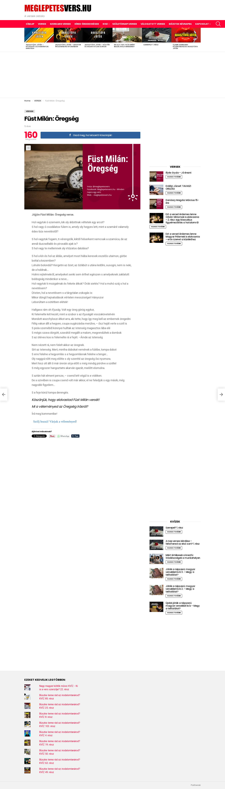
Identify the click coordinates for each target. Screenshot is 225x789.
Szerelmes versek (60, 23)
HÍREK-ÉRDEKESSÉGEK (87, 23)
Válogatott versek (153, 23)
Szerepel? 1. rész (150, 44)
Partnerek (196, 785)
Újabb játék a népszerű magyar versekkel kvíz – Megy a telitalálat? (183, 605)
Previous (25, 40)
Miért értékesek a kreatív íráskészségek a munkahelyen (183, 556)
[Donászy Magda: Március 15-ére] (156, 204)
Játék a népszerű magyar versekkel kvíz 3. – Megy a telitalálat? (180, 572)
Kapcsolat (202, 23)
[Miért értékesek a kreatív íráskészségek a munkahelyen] (156, 559)
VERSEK (42, 23)
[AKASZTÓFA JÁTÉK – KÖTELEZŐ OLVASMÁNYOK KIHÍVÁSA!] (39, 35)
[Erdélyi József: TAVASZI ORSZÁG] (156, 190)
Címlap (30, 23)
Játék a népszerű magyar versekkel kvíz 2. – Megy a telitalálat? (180, 589)
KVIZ (105, 23)
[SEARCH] (218, 24)
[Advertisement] (112, 74)
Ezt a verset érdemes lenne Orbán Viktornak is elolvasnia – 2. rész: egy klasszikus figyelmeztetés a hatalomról (182, 218)
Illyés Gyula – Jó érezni (178, 172)
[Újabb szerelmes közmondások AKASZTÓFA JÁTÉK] (186, 35)
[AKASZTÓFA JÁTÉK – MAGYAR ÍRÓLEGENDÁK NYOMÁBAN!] (68, 35)
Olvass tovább (174, 177)
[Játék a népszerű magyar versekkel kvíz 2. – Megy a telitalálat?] (156, 590)
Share (28, 147)
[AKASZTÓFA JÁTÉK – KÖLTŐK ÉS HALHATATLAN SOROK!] (97, 35)
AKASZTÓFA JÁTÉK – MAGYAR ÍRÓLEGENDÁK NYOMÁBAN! (68, 45)
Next (199, 40)
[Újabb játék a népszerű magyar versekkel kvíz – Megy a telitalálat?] (156, 607)
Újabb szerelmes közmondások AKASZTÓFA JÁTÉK (185, 46)
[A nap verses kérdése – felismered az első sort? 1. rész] (156, 545)
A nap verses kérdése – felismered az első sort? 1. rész (183, 542)
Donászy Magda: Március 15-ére (182, 201)
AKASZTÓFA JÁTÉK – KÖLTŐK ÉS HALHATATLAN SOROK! (97, 45)
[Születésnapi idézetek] (3, 394)
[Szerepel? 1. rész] (156, 35)
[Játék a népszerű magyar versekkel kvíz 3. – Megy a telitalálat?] (156, 573)
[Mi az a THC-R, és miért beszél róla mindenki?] (127, 35)
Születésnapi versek (124, 23)
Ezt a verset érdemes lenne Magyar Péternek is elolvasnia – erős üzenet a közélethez (183, 236)
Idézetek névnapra (180, 23)
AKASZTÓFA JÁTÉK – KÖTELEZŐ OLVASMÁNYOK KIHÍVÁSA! (37, 46)
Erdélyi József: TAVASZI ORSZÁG (178, 187)
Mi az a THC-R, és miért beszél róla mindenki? (124, 45)
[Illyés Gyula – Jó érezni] (156, 176)
